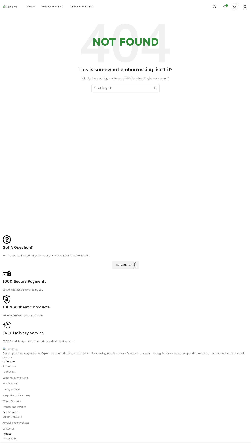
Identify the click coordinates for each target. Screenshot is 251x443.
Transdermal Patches (14, 407)
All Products (9, 366)
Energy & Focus (11, 389)
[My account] (245, 6)
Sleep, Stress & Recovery (16, 395)
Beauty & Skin (10, 383)
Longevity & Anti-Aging (15, 377)
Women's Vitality (12, 401)
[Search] (214, 6)
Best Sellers (9, 372)
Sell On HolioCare (12, 416)
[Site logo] (10, 6)
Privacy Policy (10, 438)
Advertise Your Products (16, 422)
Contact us (9, 428)
